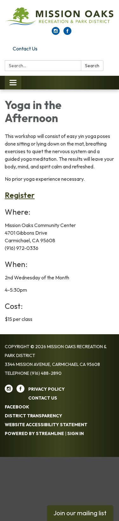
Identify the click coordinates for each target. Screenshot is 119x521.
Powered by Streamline (34, 433)
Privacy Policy (46, 389)
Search (92, 65)
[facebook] (67, 33)
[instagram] (56, 33)
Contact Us (25, 48)
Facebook (17, 407)
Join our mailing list (80, 513)
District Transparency (33, 416)
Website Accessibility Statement (46, 424)
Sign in (75, 433)
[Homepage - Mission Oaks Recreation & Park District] (59, 16)
